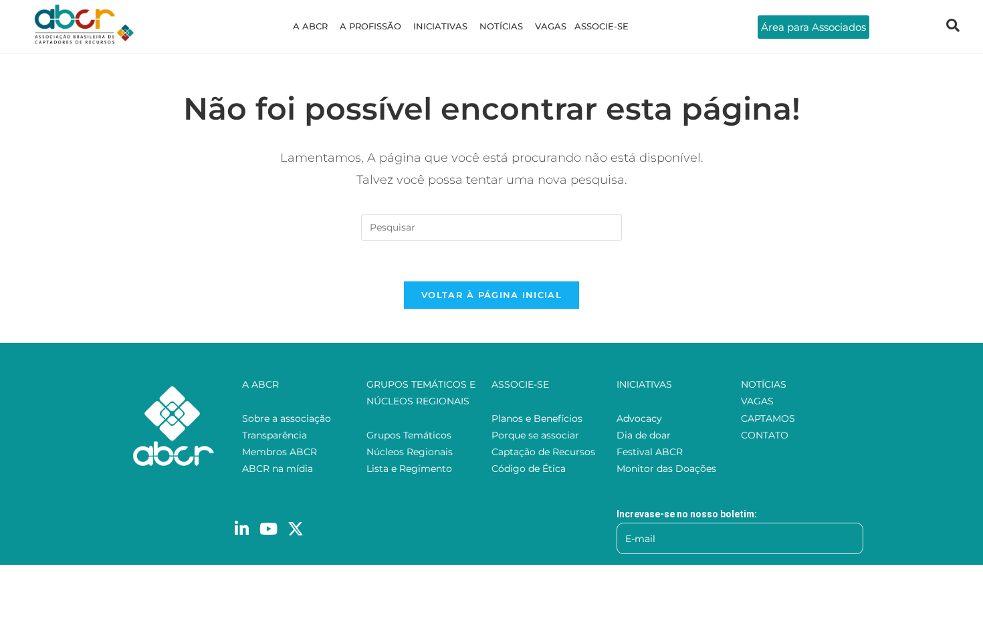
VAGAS (550, 26)
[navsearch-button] (953, 26)
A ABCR (310, 26)
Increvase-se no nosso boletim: (687, 514)
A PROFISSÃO (370, 26)
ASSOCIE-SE (601, 26)
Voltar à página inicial (491, 294)
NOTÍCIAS (501, 26)
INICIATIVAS (440, 26)
